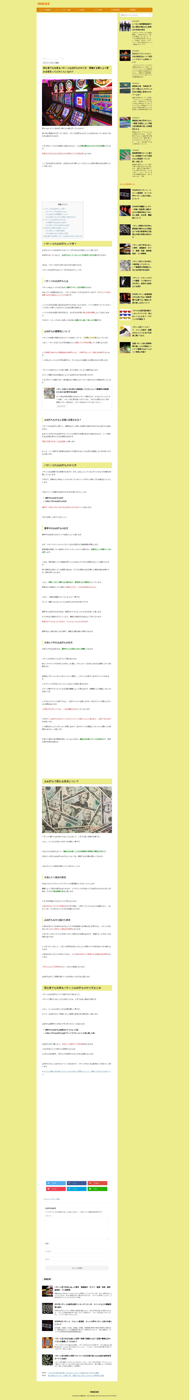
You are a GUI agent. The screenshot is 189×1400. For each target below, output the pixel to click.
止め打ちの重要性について (57, 214)
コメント (48, 1216)
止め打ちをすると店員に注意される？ (61, 217)
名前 (47, 1243)
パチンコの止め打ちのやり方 (54, 220)
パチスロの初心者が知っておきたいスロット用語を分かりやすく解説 (73, 1373)
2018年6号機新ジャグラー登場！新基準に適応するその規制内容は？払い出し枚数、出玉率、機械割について (141, 212)
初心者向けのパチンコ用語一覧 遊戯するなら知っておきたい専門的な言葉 (76, 1375)
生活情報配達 (115, 10)
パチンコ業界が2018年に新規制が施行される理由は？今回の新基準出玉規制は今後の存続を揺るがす (142, 231)
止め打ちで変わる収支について (55, 228)
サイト (47, 1259)
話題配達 (133, 10)
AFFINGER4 (113, 1396)
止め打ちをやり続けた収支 (57, 233)
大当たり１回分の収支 (55, 231)
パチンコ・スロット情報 (63, 10)
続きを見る (61, 406)
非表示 (64, 204)
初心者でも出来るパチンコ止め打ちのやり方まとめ (62, 236)
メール (48, 1251)
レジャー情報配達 (45, 10)
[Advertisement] (77, 37)
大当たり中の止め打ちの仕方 (58, 225)
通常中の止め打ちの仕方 (56, 222)
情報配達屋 (44, 3)
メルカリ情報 (98, 10)
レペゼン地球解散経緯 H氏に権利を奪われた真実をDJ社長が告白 (141, 27)
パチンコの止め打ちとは (56, 211)
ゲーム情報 (80, 10)
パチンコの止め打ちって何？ (54, 209)
